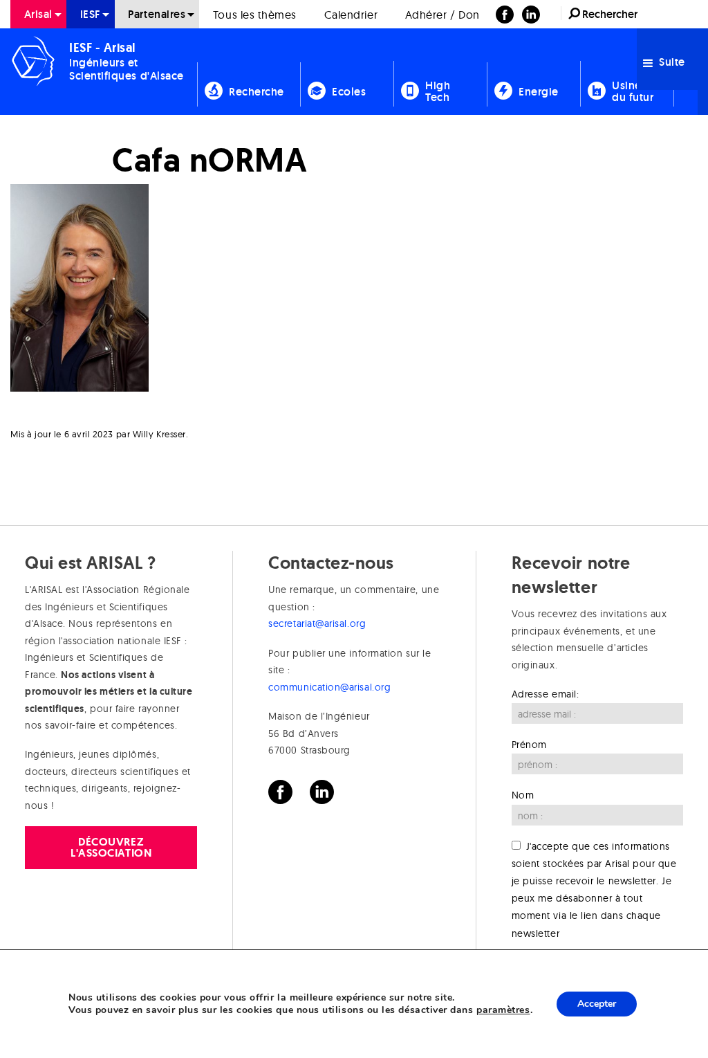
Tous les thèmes (255, 14)
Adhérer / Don (442, 14)
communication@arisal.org (329, 687)
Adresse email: (545, 694)
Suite (670, 62)
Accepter (596, 1003)
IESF (90, 14)
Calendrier (351, 14)
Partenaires (156, 14)
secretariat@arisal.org (317, 623)
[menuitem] (38, 14)
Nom (523, 795)
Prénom (529, 744)
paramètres (503, 1010)
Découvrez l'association (111, 847)
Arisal (38, 14)
